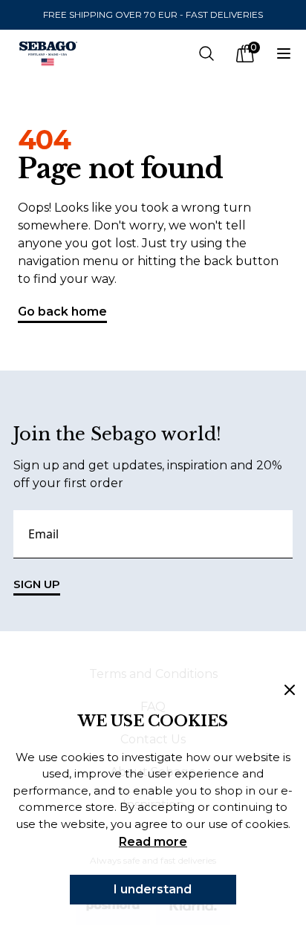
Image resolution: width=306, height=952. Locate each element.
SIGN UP (36, 584)
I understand (153, 889)
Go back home (62, 311)
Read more (153, 842)
